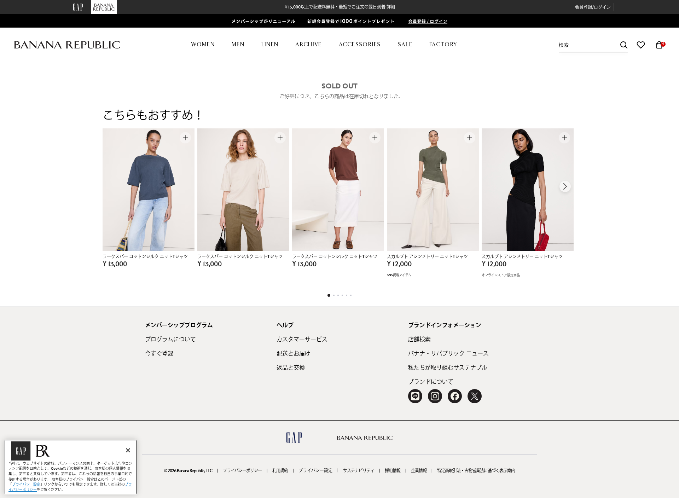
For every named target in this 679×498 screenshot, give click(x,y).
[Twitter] (475, 396)
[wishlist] (641, 44)
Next (565, 186)
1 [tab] (328, 295)
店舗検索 (419, 339)
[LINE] (415, 396)
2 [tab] (334, 295)
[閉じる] (128, 450)
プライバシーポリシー (242, 471)
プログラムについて (170, 339)
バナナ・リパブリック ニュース (448, 354)
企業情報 (418, 471)
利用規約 (280, 471)
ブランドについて (430, 382)
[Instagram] (435, 396)
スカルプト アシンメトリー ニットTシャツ (427, 257)
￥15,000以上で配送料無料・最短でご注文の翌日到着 (339, 7)
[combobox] (593, 45)
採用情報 (392, 471)
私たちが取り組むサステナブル (447, 368)
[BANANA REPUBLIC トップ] (67, 45)
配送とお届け (294, 354)
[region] (70, 467)
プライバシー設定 (315, 471)
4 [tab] (342, 295)
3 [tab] (338, 295)
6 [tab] (351, 295)
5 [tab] (346, 295)
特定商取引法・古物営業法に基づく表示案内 (476, 471)
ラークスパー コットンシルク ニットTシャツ (145, 257)
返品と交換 (291, 368)
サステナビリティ (358, 471)
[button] (593, 7)
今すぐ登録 (159, 354)
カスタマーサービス (302, 339)
